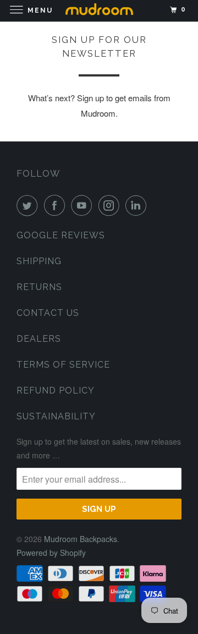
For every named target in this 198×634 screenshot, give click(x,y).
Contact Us (47, 313)
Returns (39, 287)
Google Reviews (60, 235)
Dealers (38, 339)
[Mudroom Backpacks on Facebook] (56, 205)
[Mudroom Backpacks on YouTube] (83, 205)
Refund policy (55, 390)
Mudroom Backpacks (80, 538)
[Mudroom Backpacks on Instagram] (111, 205)
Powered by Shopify (51, 552)
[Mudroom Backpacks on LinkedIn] (138, 205)
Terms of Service (63, 364)
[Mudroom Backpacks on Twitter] (29, 205)
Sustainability (56, 416)
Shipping (39, 261)
